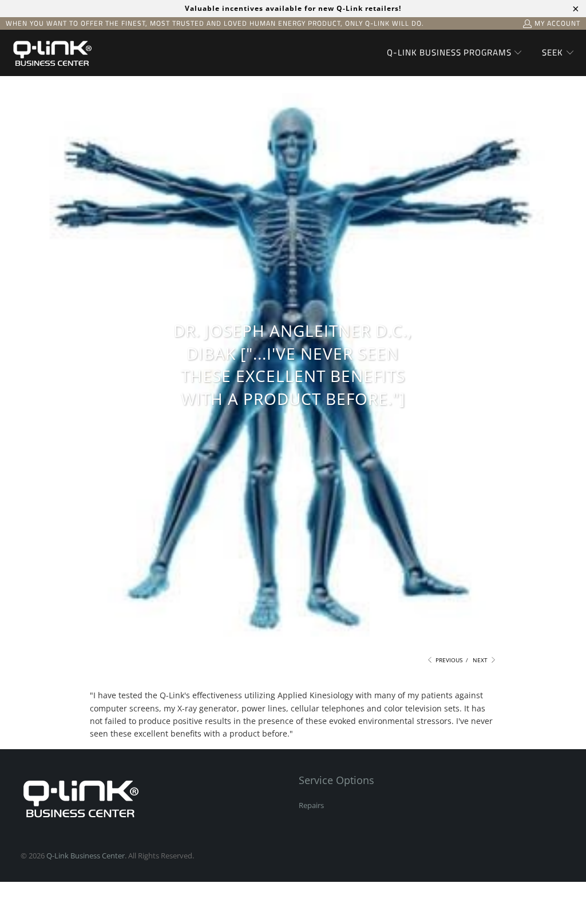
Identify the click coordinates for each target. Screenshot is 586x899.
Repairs (311, 805)
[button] (455, 53)
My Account (557, 23)
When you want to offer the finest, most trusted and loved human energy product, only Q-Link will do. (215, 23)
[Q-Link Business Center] (51, 52)
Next (481, 660)
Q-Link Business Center (85, 855)
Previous (448, 660)
